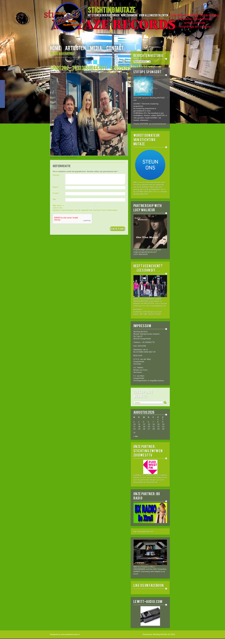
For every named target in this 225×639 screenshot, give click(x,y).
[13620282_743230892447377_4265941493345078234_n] (89, 155)
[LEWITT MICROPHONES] (150, 616)
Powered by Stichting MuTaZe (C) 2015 (159, 634)
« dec (135, 436)
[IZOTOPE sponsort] (143, 95)
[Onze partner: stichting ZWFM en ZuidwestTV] (150, 467)
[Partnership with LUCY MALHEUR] (150, 231)
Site (54, 199)
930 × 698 (75, 72)
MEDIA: (96, 48)
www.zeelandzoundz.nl (70, 634)
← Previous (55, 61)
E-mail (56, 193)
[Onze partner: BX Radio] (150, 522)
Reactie (56, 175)
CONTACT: (115, 48)
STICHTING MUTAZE (111, 9)
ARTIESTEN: (76, 48)
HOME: (56, 48)
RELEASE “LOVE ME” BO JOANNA (95, 72)
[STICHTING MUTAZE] (69, 19)
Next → (125, 61)
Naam (56, 187)
